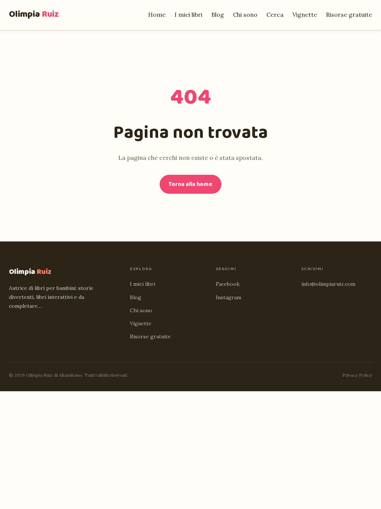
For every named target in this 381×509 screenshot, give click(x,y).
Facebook (228, 284)
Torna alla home (190, 184)
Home (157, 14)
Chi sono (245, 14)
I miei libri (188, 14)
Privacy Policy (357, 375)
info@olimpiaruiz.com (328, 284)
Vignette (304, 14)
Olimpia (34, 14)
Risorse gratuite (349, 14)
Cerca (275, 14)
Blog (217, 14)
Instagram (228, 297)
